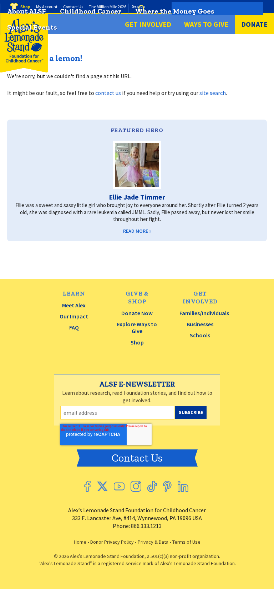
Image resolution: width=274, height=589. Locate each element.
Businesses (200, 324)
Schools (200, 335)
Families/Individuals (204, 313)
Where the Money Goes (174, 11)
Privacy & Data (153, 542)
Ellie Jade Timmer (137, 196)
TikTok (152, 486)
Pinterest (167, 486)
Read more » (137, 231)
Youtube (119, 486)
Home (80, 542)
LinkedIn (183, 486)
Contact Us (137, 458)
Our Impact (74, 316)
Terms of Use (186, 542)
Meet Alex (74, 305)
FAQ (74, 327)
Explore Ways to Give (137, 327)
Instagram (136, 486)
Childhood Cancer (90, 11)
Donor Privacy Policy (112, 542)
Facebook (87, 486)
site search (212, 92)
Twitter (102, 486)
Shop (137, 342)
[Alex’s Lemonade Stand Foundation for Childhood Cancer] (24, 71)
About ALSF (26, 11)
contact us (108, 92)
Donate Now (137, 313)
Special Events (32, 27)
